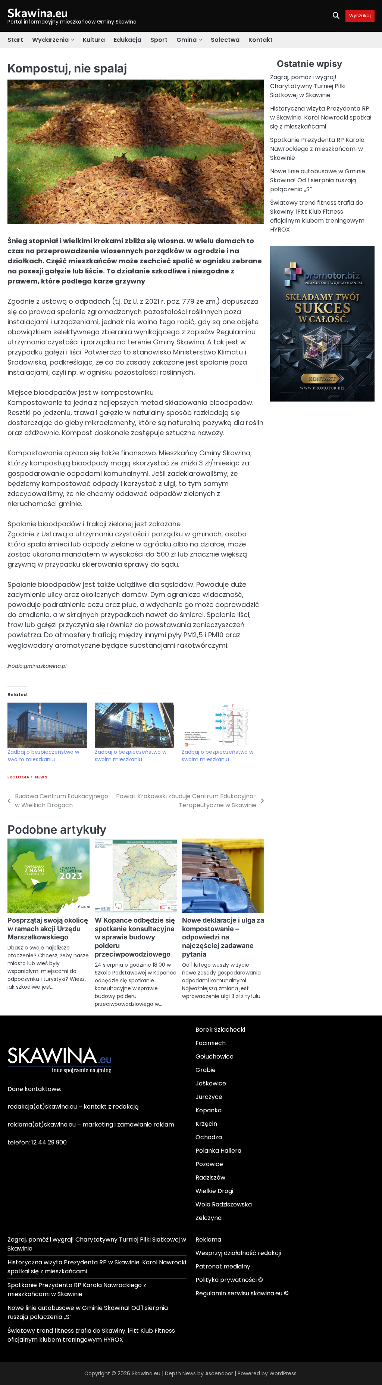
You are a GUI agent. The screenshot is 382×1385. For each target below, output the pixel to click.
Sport (158, 39)
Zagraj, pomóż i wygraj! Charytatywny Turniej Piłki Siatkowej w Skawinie (307, 86)
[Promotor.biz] (322, 399)
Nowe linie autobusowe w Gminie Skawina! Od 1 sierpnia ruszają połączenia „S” (317, 180)
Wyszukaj (360, 15)
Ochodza (208, 1137)
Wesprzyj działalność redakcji (238, 1253)
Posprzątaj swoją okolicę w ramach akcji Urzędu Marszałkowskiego (47, 928)
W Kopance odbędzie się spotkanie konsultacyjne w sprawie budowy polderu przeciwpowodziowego (135, 937)
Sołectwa (225, 39)
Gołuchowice (214, 1056)
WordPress (283, 1373)
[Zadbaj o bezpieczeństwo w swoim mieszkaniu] (47, 725)
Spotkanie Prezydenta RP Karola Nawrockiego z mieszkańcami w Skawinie (317, 149)
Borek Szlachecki (220, 1029)
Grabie (205, 1070)
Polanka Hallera (218, 1150)
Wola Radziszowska (223, 1204)
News (41, 777)
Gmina (186, 39)
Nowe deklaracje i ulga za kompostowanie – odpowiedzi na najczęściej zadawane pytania (223, 937)
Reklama (208, 1239)
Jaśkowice (210, 1083)
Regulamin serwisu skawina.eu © (242, 1293)
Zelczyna (208, 1218)
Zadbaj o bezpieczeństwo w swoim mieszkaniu (43, 755)
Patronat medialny (222, 1266)
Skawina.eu (37, 12)
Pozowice (209, 1164)
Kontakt (260, 39)
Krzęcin (206, 1123)
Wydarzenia (50, 39)
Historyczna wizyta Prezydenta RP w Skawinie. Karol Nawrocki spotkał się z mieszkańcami (321, 117)
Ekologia (18, 777)
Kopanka (208, 1110)
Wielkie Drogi (214, 1191)
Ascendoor (219, 1373)
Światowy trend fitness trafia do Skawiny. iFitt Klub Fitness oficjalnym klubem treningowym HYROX (317, 216)
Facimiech (210, 1043)
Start (15, 39)
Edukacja (127, 39)
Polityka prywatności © (229, 1280)
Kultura (94, 39)
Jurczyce (208, 1097)
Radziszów (210, 1177)
